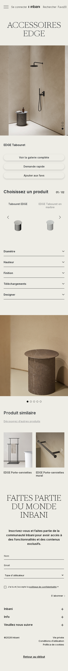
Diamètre (9, 251)
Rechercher (49, 7)
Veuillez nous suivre (18, 624)
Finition (8, 272)
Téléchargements (15, 283)
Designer (9, 294)
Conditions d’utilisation (51, 640)
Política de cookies (53, 644)
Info (7, 617)
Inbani (8, 609)
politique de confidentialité (43, 587)
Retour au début (34, 656)
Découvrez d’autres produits (22, 421)
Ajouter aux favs (34, 175)
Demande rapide (34, 166)
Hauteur (9, 262)
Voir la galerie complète (34, 157)
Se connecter (19, 7)
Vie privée (58, 637)
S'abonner (57, 595)
